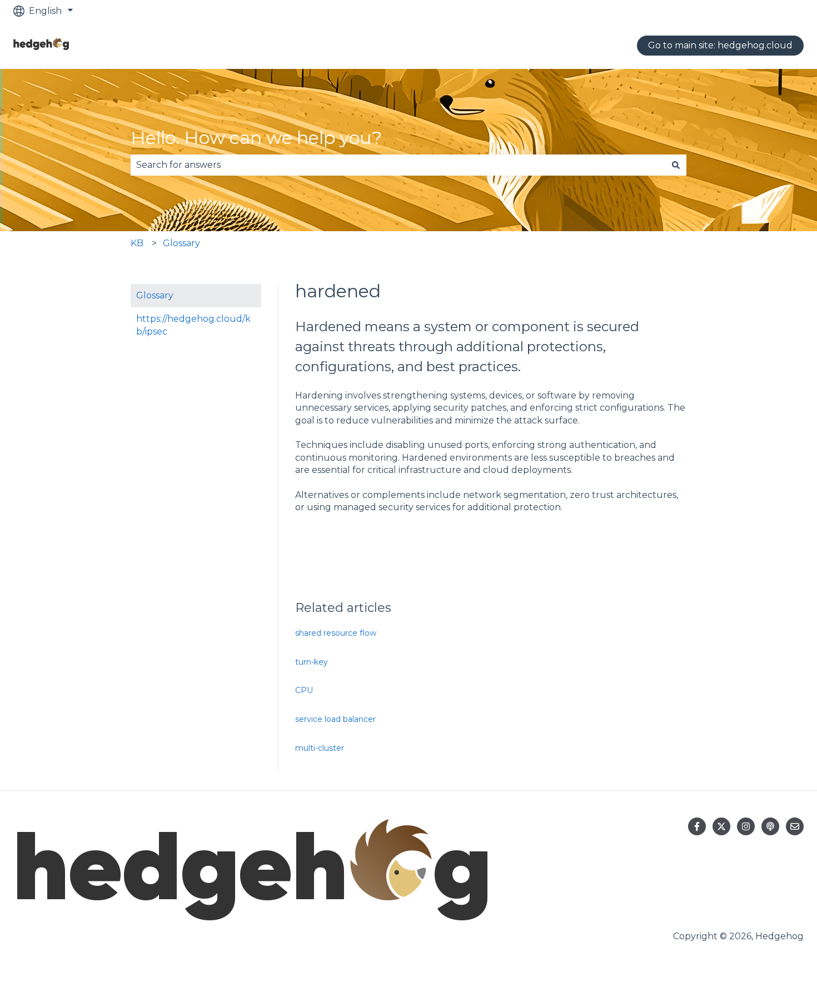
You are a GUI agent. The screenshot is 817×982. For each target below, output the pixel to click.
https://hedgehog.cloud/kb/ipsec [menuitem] (193, 324)
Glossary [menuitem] (154, 295)
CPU (304, 690)
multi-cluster (319, 748)
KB (137, 243)
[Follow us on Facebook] (697, 826)
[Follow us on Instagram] (746, 826)
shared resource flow (335, 633)
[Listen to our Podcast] (770, 826)
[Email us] (795, 826)
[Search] (675, 165)
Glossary (181, 243)
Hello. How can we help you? (256, 137)
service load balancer (335, 719)
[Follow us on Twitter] (721, 826)
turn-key (311, 662)
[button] (252, 319)
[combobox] (398, 165)
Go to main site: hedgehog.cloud (720, 45)
